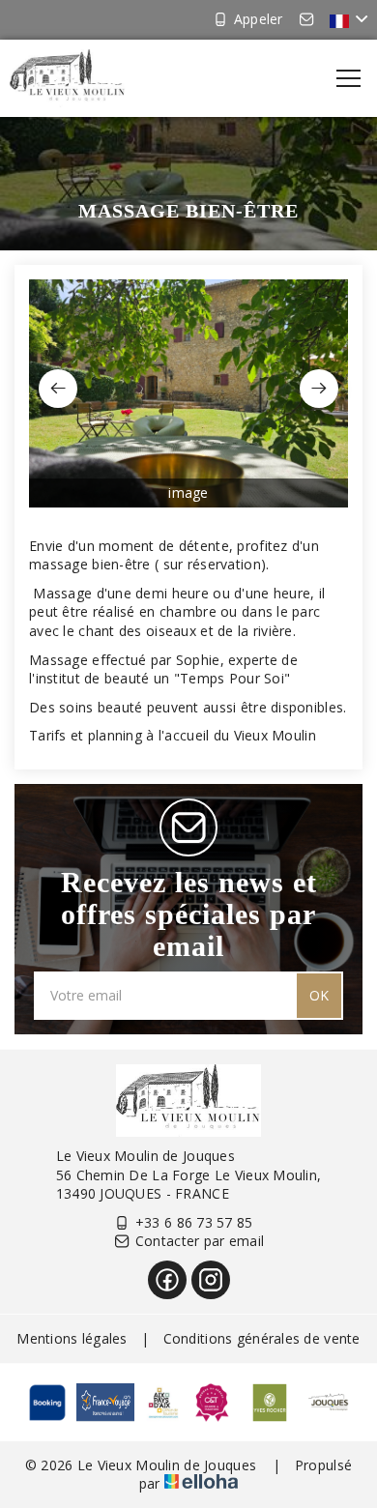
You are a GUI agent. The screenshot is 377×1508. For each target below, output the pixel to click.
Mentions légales (71, 1338)
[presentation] (58, 388)
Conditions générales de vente (262, 1338)
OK (319, 995)
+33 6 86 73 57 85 (194, 1222)
